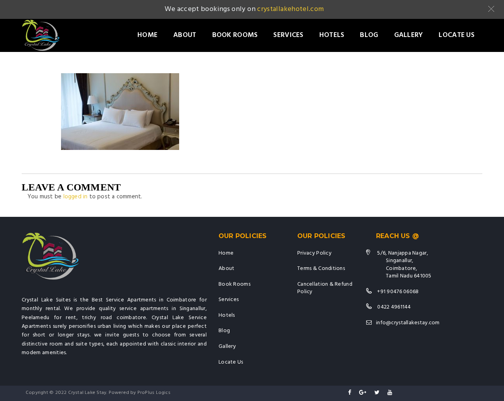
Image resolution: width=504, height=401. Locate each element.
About (184, 35)
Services (288, 35)
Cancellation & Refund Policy (324, 288)
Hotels (332, 35)
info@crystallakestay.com (408, 322)
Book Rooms (235, 35)
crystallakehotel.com (290, 9)
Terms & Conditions (321, 268)
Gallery (408, 35)
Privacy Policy (314, 253)
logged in (75, 196)
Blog (369, 35)
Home (147, 35)
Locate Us (456, 35)
